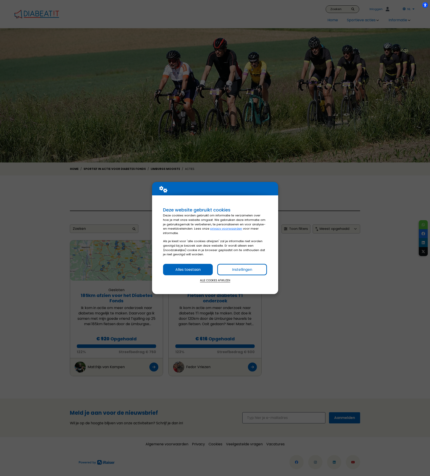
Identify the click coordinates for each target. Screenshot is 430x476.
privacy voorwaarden (226, 228)
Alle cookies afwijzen (215, 280)
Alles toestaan (188, 269)
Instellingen (242, 269)
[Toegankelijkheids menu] (425, 5)
